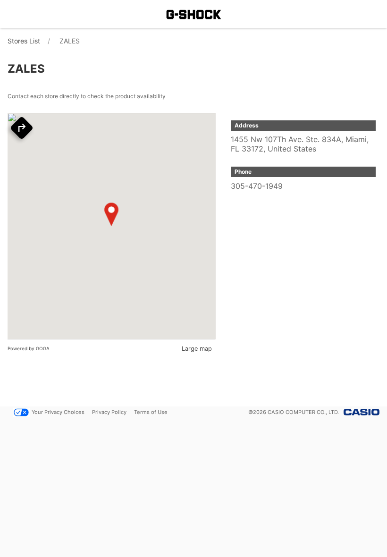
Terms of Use (151, 412)
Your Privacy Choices (58, 412)
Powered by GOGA (29, 348)
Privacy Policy (109, 412)
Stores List (24, 41)
